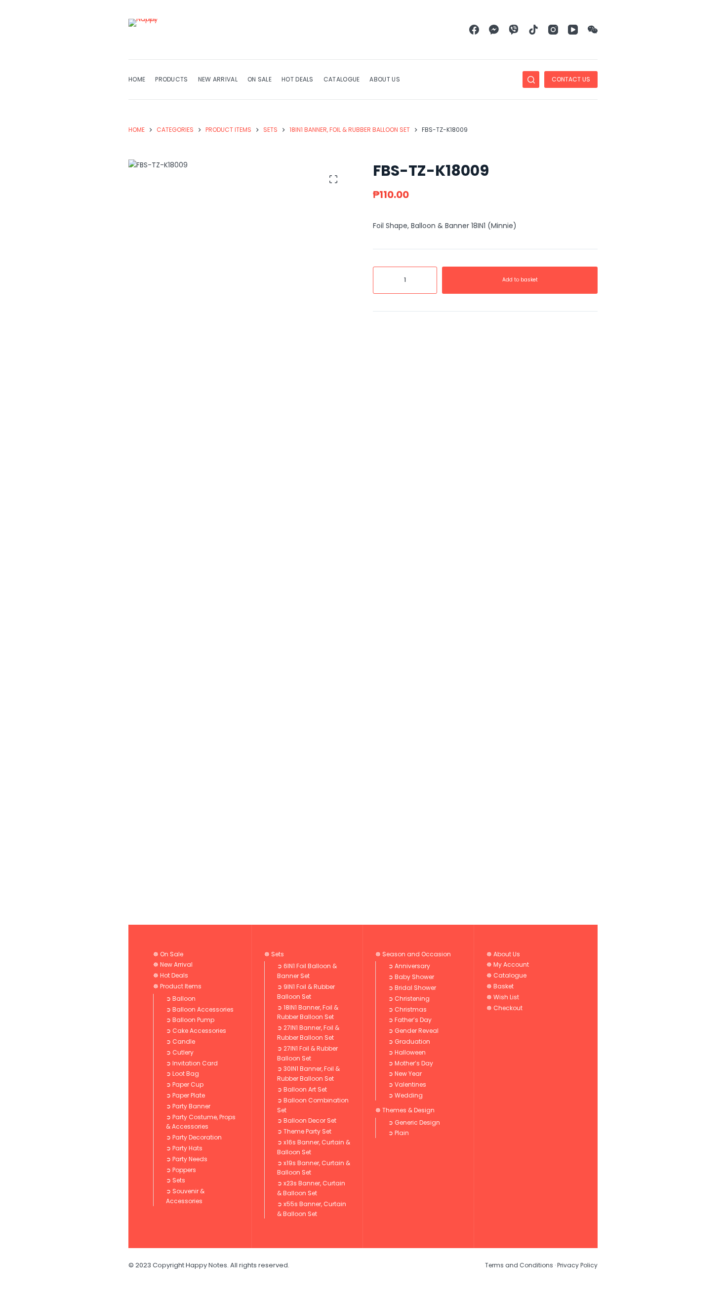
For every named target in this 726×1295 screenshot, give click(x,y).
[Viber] (514, 30)
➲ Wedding (405, 1095)
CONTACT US (571, 79)
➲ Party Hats (184, 1148)
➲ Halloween (407, 1052)
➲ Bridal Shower (412, 987)
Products (171, 79)
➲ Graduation (409, 1041)
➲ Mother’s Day (410, 1063)
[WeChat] (593, 30)
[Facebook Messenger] (494, 30)
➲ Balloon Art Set (302, 1089)
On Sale (259, 79)
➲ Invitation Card (192, 1063)
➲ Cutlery (180, 1052)
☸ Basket (500, 986)
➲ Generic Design (414, 1122)
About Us (384, 79)
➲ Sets (175, 1180)
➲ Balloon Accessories (200, 1009)
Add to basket (520, 279)
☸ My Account (507, 964)
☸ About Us (503, 954)
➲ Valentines (407, 1084)
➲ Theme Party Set (304, 1131)
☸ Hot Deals (170, 975)
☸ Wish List (502, 997)
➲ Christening (409, 998)
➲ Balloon (181, 998)
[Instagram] (553, 30)
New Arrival (218, 79)
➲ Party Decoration (194, 1137)
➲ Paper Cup (184, 1084)
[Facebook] (474, 30)
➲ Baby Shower (411, 977)
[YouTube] (573, 30)
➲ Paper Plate (185, 1095)
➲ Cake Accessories (196, 1030)
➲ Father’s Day (410, 1020)
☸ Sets (274, 954)
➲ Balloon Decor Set (306, 1120)
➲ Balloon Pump (190, 1020)
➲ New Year (405, 1073)
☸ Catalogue (506, 975)
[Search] (531, 79)
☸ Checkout (504, 1008)
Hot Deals (298, 79)
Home (136, 79)
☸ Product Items (177, 986)
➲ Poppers (181, 1170)
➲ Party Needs (186, 1159)
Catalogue (341, 79)
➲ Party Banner (188, 1106)
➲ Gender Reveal (413, 1030)
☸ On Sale (168, 954)
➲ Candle (180, 1041)
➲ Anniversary (409, 966)
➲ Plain (398, 1133)
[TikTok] (533, 30)
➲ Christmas (407, 1009)
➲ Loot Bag (182, 1073)
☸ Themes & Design (405, 1110)
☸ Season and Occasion (413, 954)
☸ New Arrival (173, 964)
